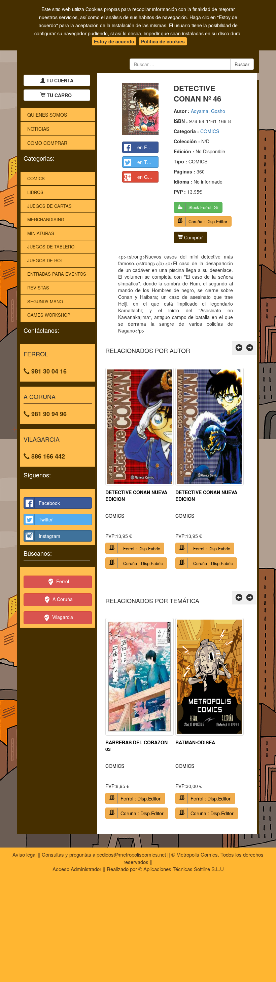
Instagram (49, 536)
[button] (239, 348)
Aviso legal (24, 854)
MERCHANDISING (45, 219)
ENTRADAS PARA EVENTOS (56, 274)
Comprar (193, 237)
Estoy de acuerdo (114, 41)
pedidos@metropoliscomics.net (131, 854)
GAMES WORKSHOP (48, 315)
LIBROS (35, 192)
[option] (139, 471)
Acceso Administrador (77, 868)
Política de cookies (163, 41)
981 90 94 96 (48, 413)
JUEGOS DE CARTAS (49, 206)
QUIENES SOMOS (47, 114)
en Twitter (147, 162)
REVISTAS (38, 287)
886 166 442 (47, 456)
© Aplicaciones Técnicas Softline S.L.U (181, 868)
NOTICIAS (38, 128)
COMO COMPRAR (47, 143)
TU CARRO (59, 95)
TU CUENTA (59, 80)
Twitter (46, 519)
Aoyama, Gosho (208, 111)
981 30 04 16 (48, 371)
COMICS (36, 178)
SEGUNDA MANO (45, 301)
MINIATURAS (40, 233)
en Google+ (148, 176)
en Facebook (148, 147)
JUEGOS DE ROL (45, 260)
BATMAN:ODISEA (195, 742)
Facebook (49, 503)
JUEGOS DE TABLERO (50, 246)
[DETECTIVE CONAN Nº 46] (140, 109)
